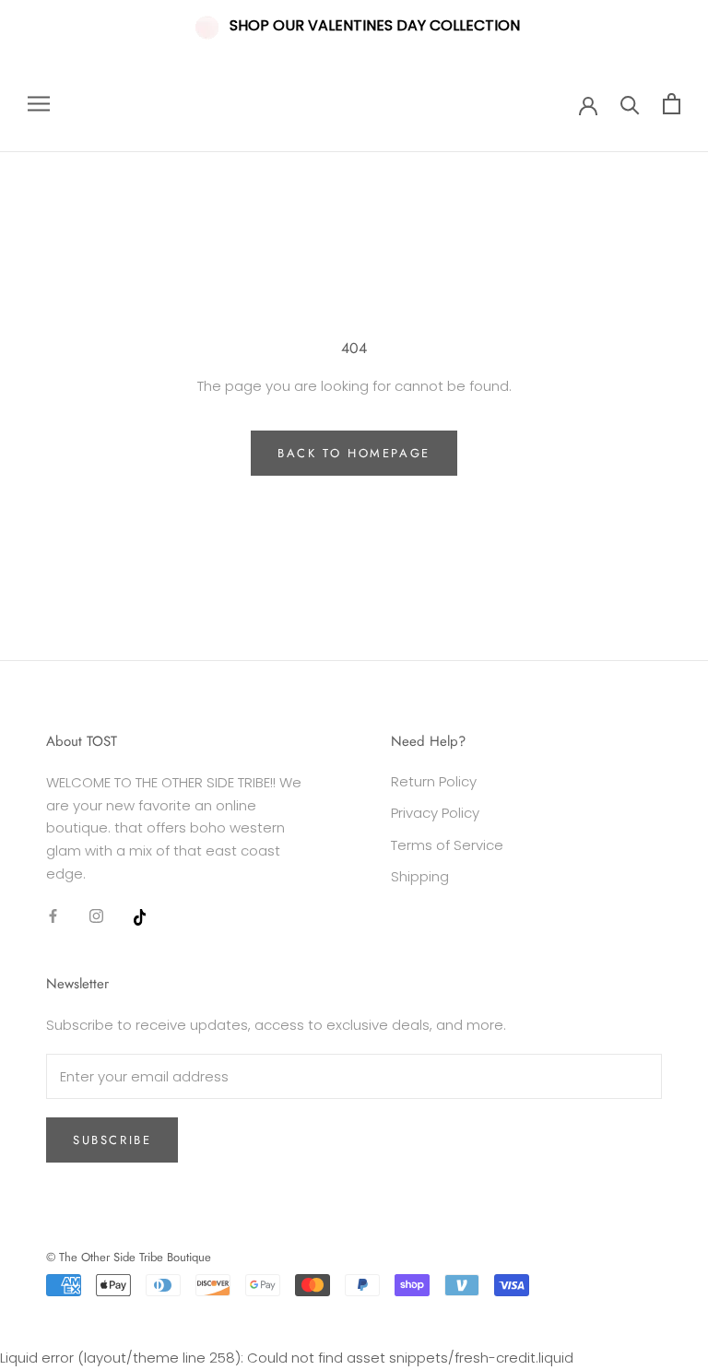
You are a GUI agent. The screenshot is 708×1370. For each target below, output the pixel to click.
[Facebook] (53, 915)
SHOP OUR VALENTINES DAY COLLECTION (375, 25)
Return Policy (434, 781)
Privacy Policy (435, 812)
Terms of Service (447, 845)
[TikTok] (140, 915)
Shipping (420, 876)
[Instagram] (96, 915)
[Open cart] (671, 103)
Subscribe (112, 1140)
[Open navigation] (39, 104)
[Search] (630, 103)
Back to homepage (354, 453)
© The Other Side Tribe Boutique (128, 1257)
